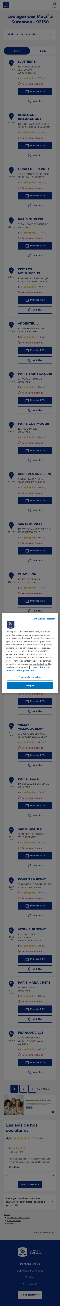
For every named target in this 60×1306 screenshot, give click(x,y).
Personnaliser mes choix (30, 677)
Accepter (30, 685)
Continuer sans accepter (43, 618)
